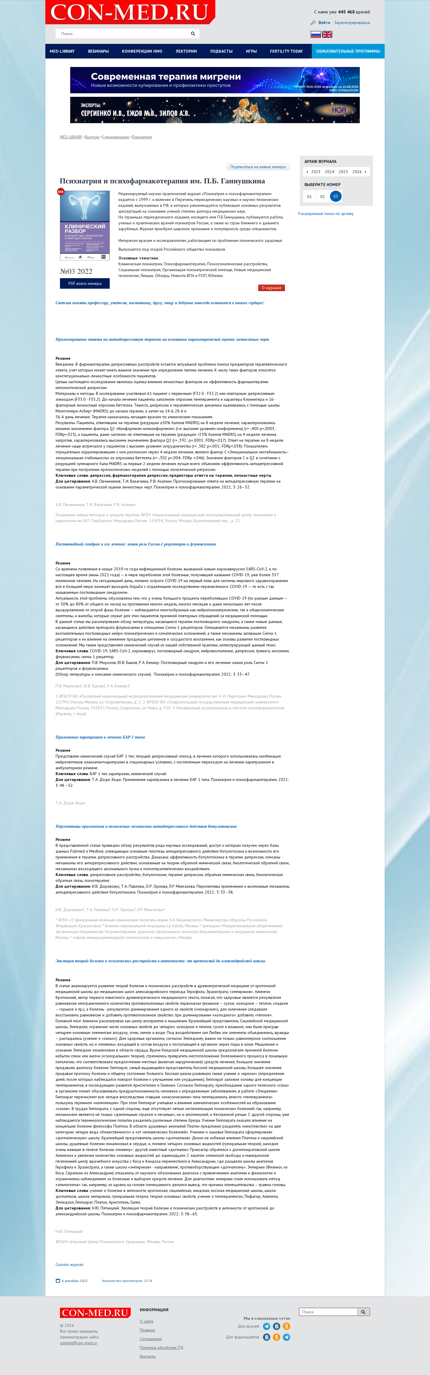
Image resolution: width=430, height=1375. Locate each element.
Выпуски (92, 137)
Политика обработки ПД (161, 1347)
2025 (343, 171)
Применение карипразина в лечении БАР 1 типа (100, 737)
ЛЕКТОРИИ (186, 51)
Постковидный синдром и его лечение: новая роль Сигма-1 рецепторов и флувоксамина (136, 544)
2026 (357, 171)
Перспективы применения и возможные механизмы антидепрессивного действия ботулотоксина (146, 826)
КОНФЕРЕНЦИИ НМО (142, 51)
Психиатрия (142, 137)
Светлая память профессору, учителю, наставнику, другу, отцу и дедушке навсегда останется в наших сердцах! (160, 303)
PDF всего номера (85, 283)
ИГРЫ (251, 51)
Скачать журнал (69, 1264)
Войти (324, 22)
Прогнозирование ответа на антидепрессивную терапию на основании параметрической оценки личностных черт (162, 339)
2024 (329, 171)
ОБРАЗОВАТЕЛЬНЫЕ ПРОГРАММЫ (348, 51)
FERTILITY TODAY (286, 51)
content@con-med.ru (78, 1342)
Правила (147, 1330)
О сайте (147, 1321)
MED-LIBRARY (62, 51)
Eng (325, 33)
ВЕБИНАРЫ (98, 51)
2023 (316, 171)
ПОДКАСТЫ (221, 51)
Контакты (148, 1356)
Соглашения (151, 1338)
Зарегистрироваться (352, 22)
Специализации (115, 137)
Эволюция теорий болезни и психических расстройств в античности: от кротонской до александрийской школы (160, 961)
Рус (314, 33)
